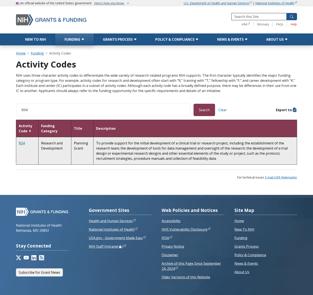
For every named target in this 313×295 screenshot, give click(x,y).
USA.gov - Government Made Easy (116, 238)
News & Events (230, 39)
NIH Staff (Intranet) (106, 246)
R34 (22, 143)
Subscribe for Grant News (39, 272)
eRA (244, 24)
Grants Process (118, 39)
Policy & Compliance (175, 39)
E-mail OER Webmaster (281, 177)
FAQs (279, 24)
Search (204, 110)
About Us (275, 39)
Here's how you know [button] (109, 3)
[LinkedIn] (33, 258)
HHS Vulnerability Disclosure (184, 229)
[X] (18, 258)
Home (21, 53)
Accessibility (171, 221)
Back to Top (294, 286)
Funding (73, 39)
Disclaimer (170, 255)
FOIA (165, 238)
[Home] (69, 19)
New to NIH (35, 39)
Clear (222, 110)
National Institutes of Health (274, 3)
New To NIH (244, 229)
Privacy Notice (173, 246)
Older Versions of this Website (186, 277)
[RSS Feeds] (41, 258)
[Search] (291, 16)
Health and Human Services (111, 221)
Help (293, 24)
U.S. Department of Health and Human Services (216, 3)
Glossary (263, 24)
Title (78, 128)
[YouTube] (26, 258)
